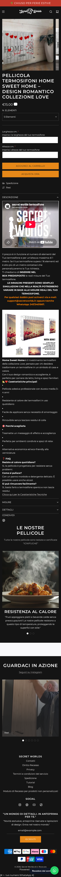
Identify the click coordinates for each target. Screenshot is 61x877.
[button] (27, 633)
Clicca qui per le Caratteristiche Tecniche (24, 494)
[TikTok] (41, 804)
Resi (8, 187)
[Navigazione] (3, 11)
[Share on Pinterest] (3, 521)
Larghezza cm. (9, 131)
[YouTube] (34, 804)
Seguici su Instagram (30, 672)
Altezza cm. (8, 146)
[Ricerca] (51, 11)
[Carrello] (57, 11)
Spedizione (12, 183)
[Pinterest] (27, 804)
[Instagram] (20, 804)
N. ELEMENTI (9, 110)
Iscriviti (30, 839)
